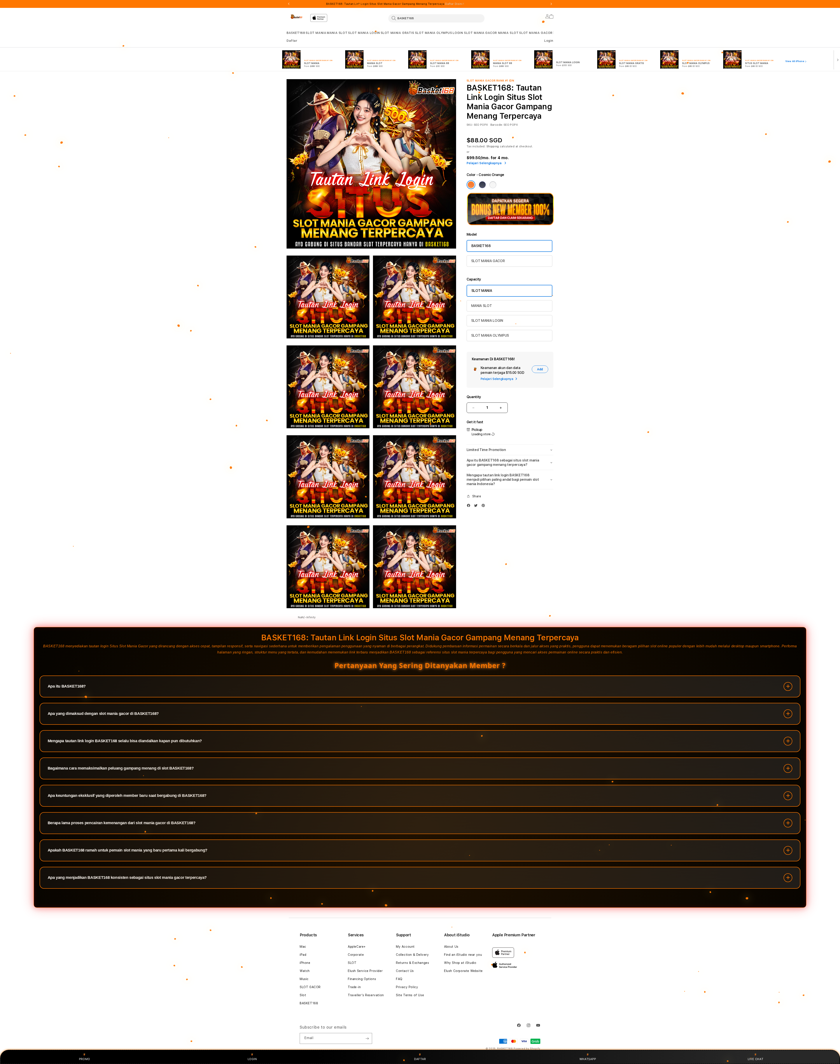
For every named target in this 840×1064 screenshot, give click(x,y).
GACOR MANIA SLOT (502, 33)
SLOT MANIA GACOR (536, 33)
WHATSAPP (587, 1059)
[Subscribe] (367, 1038)
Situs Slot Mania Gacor (129, 646)
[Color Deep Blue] (482, 184)
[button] (296, 33)
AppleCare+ (357, 946)
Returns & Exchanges (412, 963)
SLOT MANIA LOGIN (364, 33)
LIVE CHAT (755, 1059)
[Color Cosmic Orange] (471, 184)
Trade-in (354, 987)
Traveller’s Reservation (366, 995)
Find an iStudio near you (463, 954)
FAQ (399, 979)
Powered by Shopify (527, 1048)
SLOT (352, 963)
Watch (305, 971)
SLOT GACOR (310, 987)
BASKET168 (296, 33)
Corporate (356, 954)
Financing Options (362, 979)
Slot (303, 995)
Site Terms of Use (410, 995)
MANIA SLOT (337, 33)
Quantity (474, 397)
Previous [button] (289, 4)
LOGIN (252, 1059)
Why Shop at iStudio (460, 963)
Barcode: (496, 124)
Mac (303, 946)
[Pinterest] (484, 506)
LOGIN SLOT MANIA (469, 33)
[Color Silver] (492, 184)
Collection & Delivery (412, 954)
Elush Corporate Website (463, 971)
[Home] (297, 16)
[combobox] (436, 18)
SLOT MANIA (316, 33)
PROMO (84, 1059)
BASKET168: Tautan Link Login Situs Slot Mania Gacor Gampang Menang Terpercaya (395, 3)
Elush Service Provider (365, 971)
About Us (451, 946)
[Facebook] (470, 506)
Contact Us (405, 971)
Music (304, 979)
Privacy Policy (407, 987)
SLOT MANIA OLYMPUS (433, 33)
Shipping (492, 146)
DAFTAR (420, 1059)
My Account (405, 946)
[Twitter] (477, 506)
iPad (303, 954)
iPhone (305, 963)
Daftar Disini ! (454, 3)
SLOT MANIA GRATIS (397, 33)
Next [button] (551, 4)
